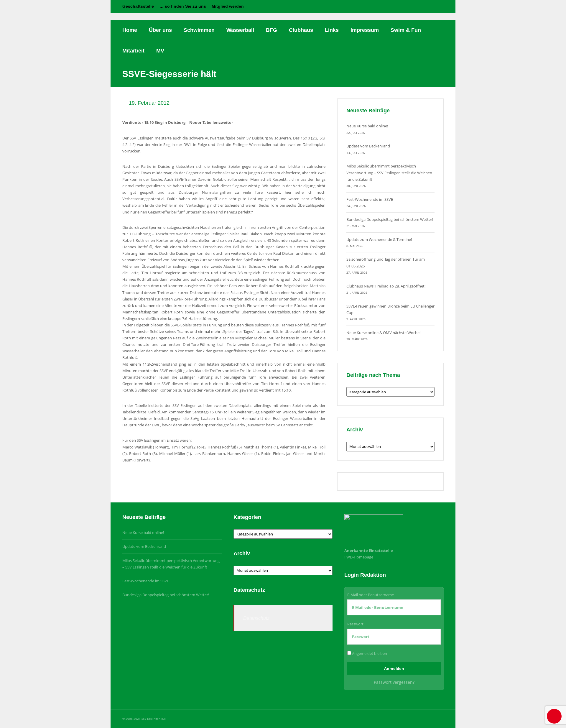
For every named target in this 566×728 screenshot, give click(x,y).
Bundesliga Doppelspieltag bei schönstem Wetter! (389, 219)
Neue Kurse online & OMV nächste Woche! (383, 332)
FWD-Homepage (358, 557)
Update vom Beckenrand (368, 146)
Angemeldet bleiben (369, 653)
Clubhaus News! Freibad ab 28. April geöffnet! (385, 286)
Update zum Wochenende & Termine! (379, 239)
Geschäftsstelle (138, 6)
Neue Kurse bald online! (367, 126)
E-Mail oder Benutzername (370, 594)
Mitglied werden (228, 6)
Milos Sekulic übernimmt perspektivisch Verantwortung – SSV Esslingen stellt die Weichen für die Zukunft (389, 172)
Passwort (355, 624)
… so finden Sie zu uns (182, 6)
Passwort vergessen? (394, 682)
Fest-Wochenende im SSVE (369, 199)
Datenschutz (256, 618)
